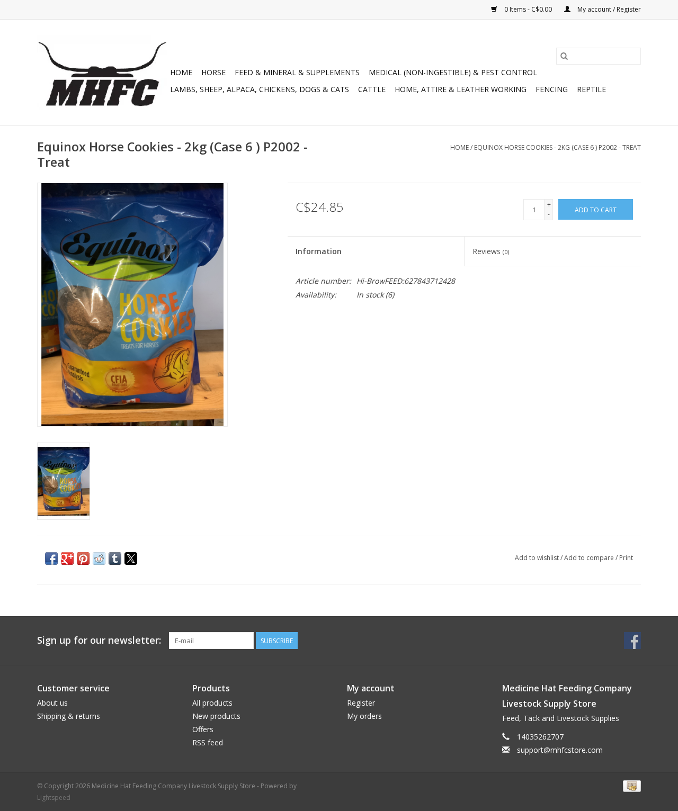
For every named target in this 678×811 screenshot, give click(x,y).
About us (52, 703)
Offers (202, 729)
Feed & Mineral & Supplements (297, 72)
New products (216, 716)
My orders (364, 716)
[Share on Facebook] (51, 558)
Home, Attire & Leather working (461, 89)
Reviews (490, 251)
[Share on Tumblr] (115, 558)
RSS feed (207, 742)
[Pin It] (83, 558)
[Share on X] (130, 558)
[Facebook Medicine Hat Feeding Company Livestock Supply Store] (632, 640)
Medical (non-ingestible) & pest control (453, 72)
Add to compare (589, 557)
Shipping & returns (68, 716)
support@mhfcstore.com (560, 750)
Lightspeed (53, 797)
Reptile (591, 89)
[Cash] (630, 785)
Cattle (372, 89)
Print (626, 557)
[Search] (564, 56)
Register (361, 703)
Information (319, 251)
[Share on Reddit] (99, 558)
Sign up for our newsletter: (99, 640)
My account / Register (608, 9)
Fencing (552, 89)
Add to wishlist (537, 557)
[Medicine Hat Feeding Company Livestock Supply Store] (102, 72)
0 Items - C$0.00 (528, 9)
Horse (213, 72)
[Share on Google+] (67, 558)
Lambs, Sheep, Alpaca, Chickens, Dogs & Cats (259, 89)
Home (181, 72)
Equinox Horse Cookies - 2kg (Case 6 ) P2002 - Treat (557, 147)
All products (212, 703)
